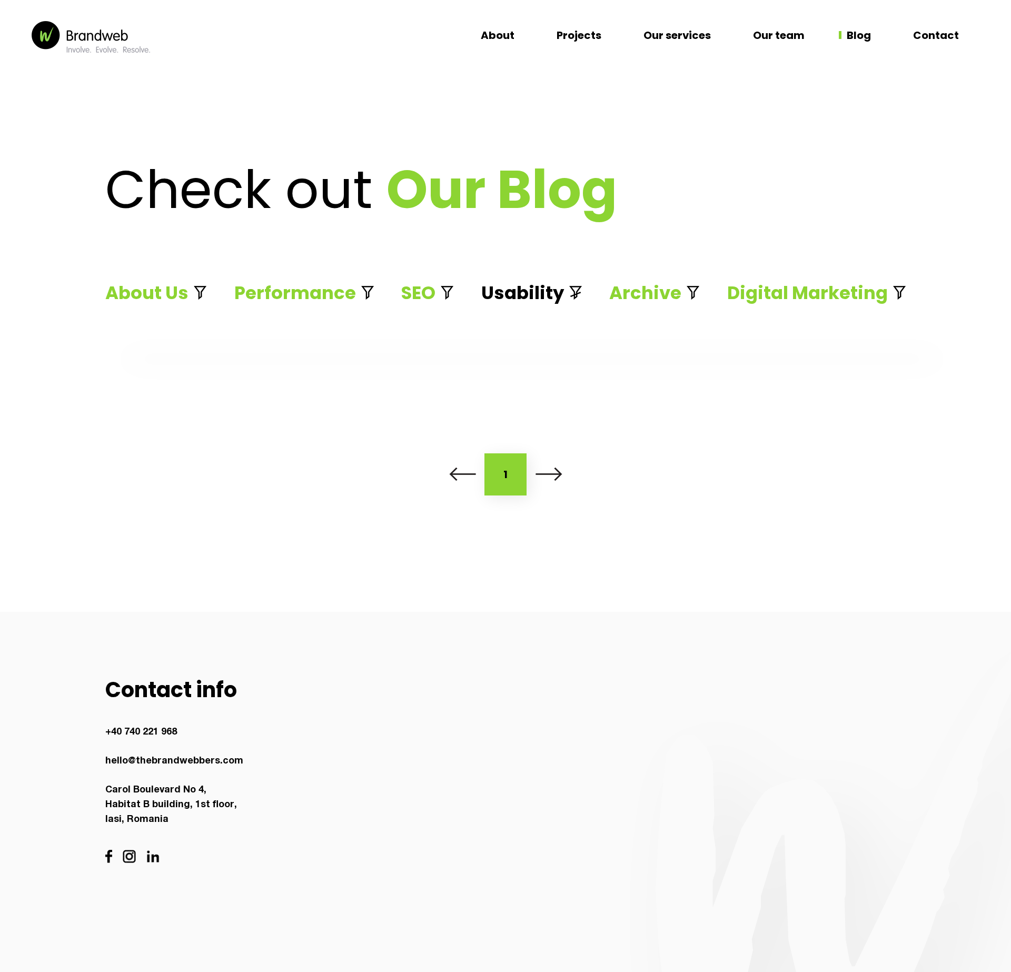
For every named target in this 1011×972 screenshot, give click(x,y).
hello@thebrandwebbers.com (174, 761)
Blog (859, 35)
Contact (936, 35)
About (497, 35)
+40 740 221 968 (141, 732)
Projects (579, 35)
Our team (779, 35)
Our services (677, 35)
